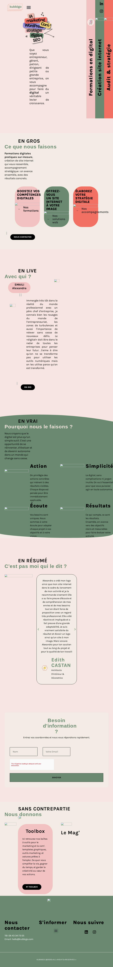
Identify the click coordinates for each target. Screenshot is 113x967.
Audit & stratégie (108, 67)
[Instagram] (101, 11)
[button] (28, 7)
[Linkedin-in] (101, 3)
